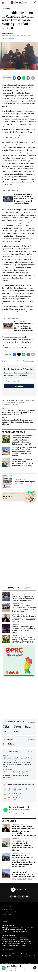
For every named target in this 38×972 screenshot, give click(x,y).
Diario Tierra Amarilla (14, 929)
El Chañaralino (15, 928)
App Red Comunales (30, 956)
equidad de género (18, 402)
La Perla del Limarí (25, 941)
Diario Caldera (25, 928)
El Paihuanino (13, 939)
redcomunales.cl (7, 909)
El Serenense (14, 938)
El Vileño (22, 945)
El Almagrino (5, 928)
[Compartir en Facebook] (14, 78)
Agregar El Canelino (8, 38)
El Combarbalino (15, 943)
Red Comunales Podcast (14, 956)
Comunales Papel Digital (9, 954)
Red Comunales (8, 33)
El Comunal (5, 938)
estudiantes (6, 404)
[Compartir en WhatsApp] (23, 78)
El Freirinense (23, 931)
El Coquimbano (23, 938)
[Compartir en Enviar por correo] (28, 78)
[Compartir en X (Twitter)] (19, 78)
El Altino (24, 929)
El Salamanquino (14, 945)
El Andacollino (23, 939)
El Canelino (25, 943)
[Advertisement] (19, 522)
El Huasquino (14, 931)
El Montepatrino (14, 941)
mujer (15, 404)
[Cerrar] (35, 968)
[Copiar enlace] (33, 78)
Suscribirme (19, 386)
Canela (21, 400)
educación (6, 402)
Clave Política (22, 954)
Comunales (30, 400)
